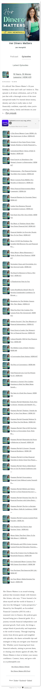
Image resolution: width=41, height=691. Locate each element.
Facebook (23, 680)
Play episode (11, 113)
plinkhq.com (28, 687)
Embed (29, 680)
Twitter (16, 680)
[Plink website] (23, 688)
